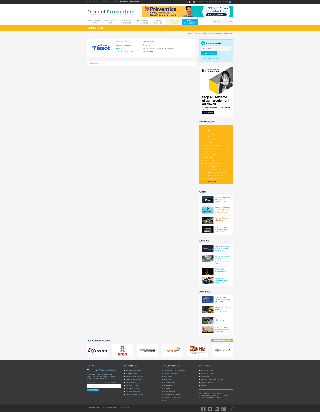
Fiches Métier (208, 131)
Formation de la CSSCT (215, 33)
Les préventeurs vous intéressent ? (175, 370)
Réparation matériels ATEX (212, 140)
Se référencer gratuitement (172, 394)
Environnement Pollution (94, 21)
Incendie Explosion (158, 21)
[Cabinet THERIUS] (172, 350)
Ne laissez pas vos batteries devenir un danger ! (222, 248)
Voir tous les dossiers (133, 391)
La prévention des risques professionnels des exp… (222, 259)
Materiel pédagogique (211, 134)
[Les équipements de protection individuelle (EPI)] (208, 309)
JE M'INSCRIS (93, 390)
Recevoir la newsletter (110, 2)
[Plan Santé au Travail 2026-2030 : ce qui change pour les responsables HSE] (208, 299)
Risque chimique (209, 149)
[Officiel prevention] (111, 12)
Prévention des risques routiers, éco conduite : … (221, 229)
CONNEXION (189, 2)
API (165, 400)
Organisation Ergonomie (126, 21)
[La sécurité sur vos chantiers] (208, 220)
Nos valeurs (205, 376)
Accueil (190, 33)
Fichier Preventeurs (170, 391)
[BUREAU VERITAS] (122, 350)
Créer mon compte (210, 58)
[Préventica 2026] (187, 11)
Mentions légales (206, 382)
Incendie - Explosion (210, 161)
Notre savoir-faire (207, 373)
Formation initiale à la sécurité (213, 176)
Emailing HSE (168, 376)
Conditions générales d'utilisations (212, 379)
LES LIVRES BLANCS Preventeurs (129, 1)
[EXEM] (97, 350)
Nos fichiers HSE (169, 382)
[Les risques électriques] (208, 320)
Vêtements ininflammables (221, 270)
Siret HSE (167, 388)
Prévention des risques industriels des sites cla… (222, 329)
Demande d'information (172, 397)
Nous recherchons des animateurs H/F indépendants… (222, 209)
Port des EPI (208, 158)
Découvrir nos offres (170, 373)
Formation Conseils (174, 21)
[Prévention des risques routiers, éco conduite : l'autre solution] (208, 229)
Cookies (204, 385)
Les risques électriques (219, 319)
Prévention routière (210, 170)
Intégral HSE (168, 385)
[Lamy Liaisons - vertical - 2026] (216, 91)
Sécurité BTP (208, 152)
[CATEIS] (222, 350)
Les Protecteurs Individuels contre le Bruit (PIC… (222, 280)
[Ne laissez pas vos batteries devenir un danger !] (208, 248)
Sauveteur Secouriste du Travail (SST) (216, 146)
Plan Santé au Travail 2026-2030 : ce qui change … (222, 299)
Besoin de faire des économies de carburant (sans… (222, 199)
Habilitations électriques (212, 155)
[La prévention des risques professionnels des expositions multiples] (208, 258)
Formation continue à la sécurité (214, 173)
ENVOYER (209, 53)
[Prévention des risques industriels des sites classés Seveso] (208, 329)
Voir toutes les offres (133, 388)
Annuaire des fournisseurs (135, 394)
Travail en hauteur (210, 143)
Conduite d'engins (210, 167)
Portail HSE (167, 379)
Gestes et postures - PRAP (212, 164)
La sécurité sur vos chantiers (222, 219)
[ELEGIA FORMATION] (197, 350)
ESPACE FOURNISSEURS (190, 21)
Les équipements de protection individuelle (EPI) (222, 309)
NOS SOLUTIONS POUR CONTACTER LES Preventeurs (212, 2)
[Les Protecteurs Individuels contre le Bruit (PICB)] (208, 280)
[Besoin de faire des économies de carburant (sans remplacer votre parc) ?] (208, 199)
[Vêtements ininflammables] (208, 271)
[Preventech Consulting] (147, 350)
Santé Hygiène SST (110, 21)
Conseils (206, 137)
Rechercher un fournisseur (222, 340)
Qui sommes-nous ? (93, 2)
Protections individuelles (142, 21)
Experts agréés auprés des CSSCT (214, 179)
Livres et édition (209, 128)
